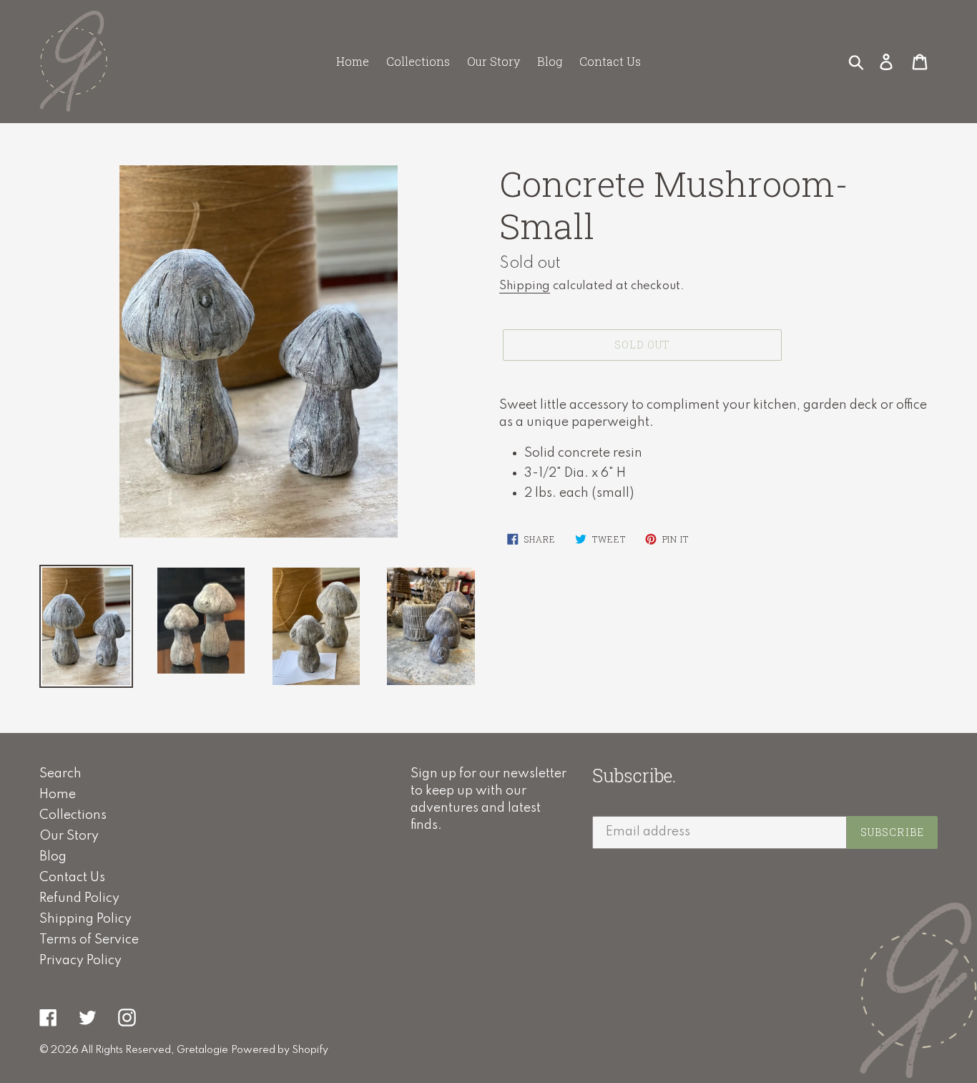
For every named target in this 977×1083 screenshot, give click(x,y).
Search (60, 773)
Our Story (69, 836)
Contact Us (72, 877)
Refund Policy (79, 898)
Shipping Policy (85, 919)
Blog (53, 856)
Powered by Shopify (279, 1050)
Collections (73, 815)
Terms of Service (89, 939)
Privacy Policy (80, 960)
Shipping (524, 286)
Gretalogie (202, 1050)
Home (57, 794)
